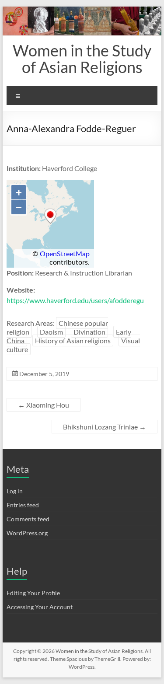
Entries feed (23, 505)
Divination (89, 332)
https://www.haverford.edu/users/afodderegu (75, 300)
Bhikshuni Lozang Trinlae (104, 426)
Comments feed (28, 519)
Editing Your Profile (33, 593)
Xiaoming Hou (43, 405)
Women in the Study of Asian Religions (82, 59)
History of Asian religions (73, 340)
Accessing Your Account (40, 607)
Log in (15, 491)
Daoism (51, 332)
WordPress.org (27, 533)
